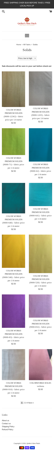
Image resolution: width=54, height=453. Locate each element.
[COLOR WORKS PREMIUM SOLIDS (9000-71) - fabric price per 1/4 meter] (13, 141)
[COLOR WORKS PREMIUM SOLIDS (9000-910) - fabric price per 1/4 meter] (13, 364)
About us (5, 420)
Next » (31, 403)
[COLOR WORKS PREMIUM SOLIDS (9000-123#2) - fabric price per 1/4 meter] (13, 89)
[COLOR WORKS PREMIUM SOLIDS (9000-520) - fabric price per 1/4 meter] (40, 254)
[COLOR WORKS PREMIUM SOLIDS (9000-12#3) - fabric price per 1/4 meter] (40, 88)
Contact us (6, 423)
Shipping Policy (8, 426)
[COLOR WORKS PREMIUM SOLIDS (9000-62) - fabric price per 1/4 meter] (40, 145)
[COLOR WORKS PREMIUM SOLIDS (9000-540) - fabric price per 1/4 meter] (13, 251)
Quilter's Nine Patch (33, 443)
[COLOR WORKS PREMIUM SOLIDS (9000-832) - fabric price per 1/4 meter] (40, 306)
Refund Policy (7, 429)
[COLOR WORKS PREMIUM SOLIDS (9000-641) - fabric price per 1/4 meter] (40, 194)
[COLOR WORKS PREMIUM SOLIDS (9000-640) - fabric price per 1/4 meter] (13, 198)
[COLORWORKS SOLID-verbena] (40, 364)
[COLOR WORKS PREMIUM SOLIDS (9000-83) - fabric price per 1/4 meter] (13, 311)
